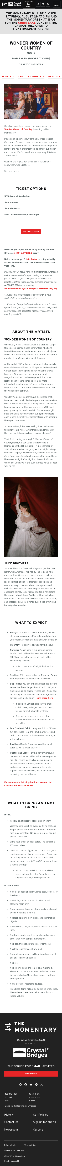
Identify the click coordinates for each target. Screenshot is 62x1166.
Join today (31, 259)
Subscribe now (31, 1073)
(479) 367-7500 (31, 1043)
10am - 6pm (29, 4)
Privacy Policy (10, 1145)
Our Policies (40, 1114)
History (9, 1114)
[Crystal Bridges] (31, 1053)
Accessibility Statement (14, 1150)
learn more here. (45, 698)
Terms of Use (30, 1145)
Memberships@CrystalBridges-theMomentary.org (30, 288)
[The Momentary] (31, 1029)
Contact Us (11, 1122)
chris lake (27, 22)
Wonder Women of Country (18, 129)
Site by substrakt (11, 1161)
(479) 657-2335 (23, 253)
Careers (38, 1129)
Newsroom (11, 1129)
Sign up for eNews (44, 1122)
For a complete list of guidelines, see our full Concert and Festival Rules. (28, 784)
